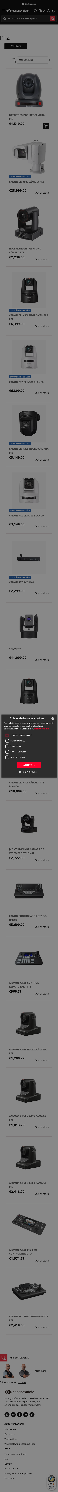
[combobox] (52, 718)
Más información (41, 729)
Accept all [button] (29, 765)
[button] (29, 772)
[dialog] (29, 746)
